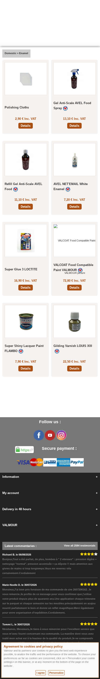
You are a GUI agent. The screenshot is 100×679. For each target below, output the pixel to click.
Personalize (56, 672)
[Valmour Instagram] (61, 435)
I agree (41, 672)
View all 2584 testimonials (79, 545)
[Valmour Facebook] (38, 435)
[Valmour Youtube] (50, 435)
